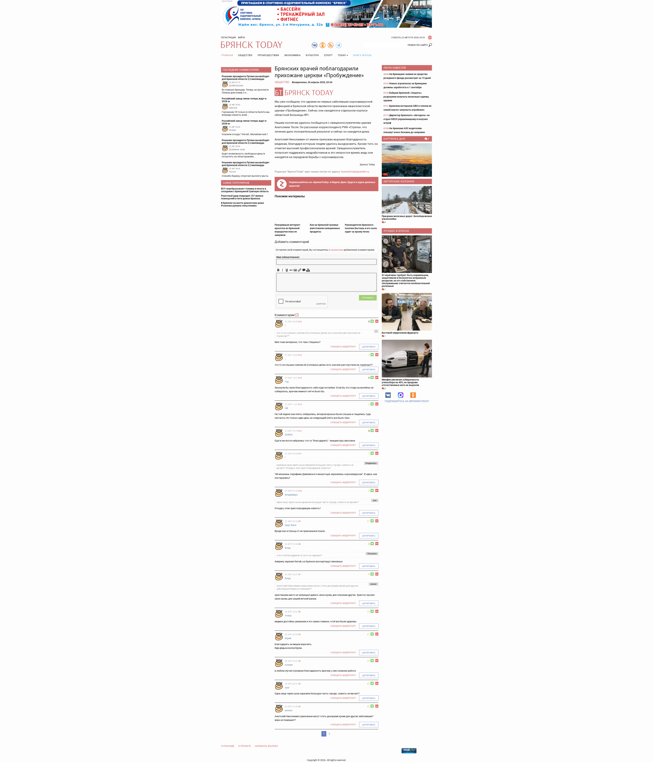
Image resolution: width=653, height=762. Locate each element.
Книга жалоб (362, 55)
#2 (299, 706)
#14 (300, 378)
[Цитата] (304, 270)
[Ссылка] (300, 270)
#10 (300, 491)
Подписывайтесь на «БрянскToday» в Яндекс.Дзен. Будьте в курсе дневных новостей (332, 184)
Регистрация (228, 37)
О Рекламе (227, 746)
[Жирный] (278, 270)
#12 (300, 431)
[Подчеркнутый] (287, 270)
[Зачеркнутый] (291, 270)
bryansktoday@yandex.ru (355, 171)
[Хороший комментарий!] (372, 321)
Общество (245, 55)
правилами (337, 249)
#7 (299, 574)
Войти (241, 37)
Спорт (328, 55)
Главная (227, 55)
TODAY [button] (342, 55)
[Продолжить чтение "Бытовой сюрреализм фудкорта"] (407, 312)
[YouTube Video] (308, 270)
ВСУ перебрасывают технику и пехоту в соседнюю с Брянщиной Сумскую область (245, 190)
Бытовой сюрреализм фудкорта (400, 332)
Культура (312, 55)
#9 (299, 521)
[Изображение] (295, 270)
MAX (400, 395)
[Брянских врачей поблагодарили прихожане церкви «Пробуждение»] (326, 92)
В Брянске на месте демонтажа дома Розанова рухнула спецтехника (242, 204)
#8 (299, 544)
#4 (299, 661)
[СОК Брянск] (326, 13)
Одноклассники (413, 395)
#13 (300, 404)
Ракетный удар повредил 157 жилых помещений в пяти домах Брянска (242, 197)
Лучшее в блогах (396, 230)
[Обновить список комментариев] (297, 315)
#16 (300, 322)
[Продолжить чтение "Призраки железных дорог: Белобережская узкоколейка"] (407, 200)
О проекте (244, 746)
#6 (299, 612)
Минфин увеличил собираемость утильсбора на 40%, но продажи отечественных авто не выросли (400, 382)
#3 (299, 684)
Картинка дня (394, 138)
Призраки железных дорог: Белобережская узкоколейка (407, 217)
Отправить (368, 298)
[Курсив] (282, 270)
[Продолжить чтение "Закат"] (407, 160)
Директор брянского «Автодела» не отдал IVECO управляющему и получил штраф (406, 119)
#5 (299, 634)
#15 (300, 355)
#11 (300, 454)
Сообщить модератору (343, 346)
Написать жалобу (266, 746)
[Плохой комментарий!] (376, 321)
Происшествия (268, 55)
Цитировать (368, 347)
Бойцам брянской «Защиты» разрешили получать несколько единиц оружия (406, 96)
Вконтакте (388, 395)
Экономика (292, 55)
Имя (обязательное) (287, 257)
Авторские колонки (398, 181)
